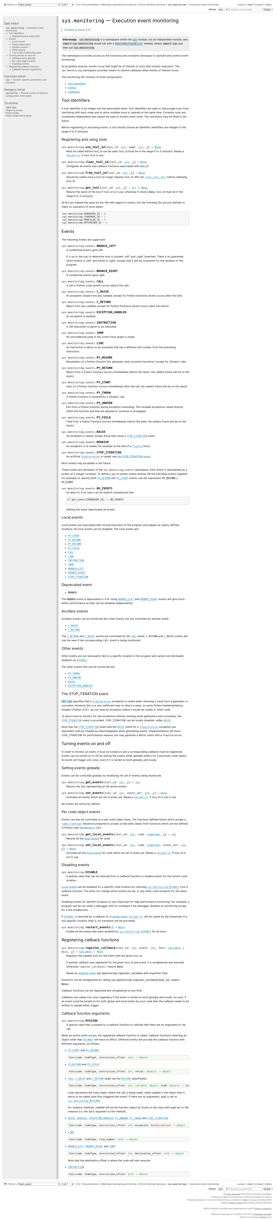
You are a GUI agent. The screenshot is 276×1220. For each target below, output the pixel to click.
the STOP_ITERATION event (133, 456)
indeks (268, 4)
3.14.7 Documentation (87, 4)
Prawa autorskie (233, 1194)
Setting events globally (23, 58)
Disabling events (20, 63)
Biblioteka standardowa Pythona (118, 4)
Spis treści (11, 23)
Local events (18, 41)
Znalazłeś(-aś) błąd (262, 1214)
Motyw (213, 9)
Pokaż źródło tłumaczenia (19, 115)
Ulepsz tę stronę (14, 110)
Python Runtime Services (152, 4)
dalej (249, 4)
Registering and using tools (26, 36)
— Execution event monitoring (193, 4)
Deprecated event (21, 44)
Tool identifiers (77, 83)
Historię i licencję (236, 1202)
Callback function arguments (26, 69)
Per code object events (23, 61)
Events (72, 87)
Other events (18, 50)
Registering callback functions (24, 66)
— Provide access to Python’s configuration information (27, 94)
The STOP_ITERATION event (26, 52)
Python (11, 4)
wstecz (241, 4)
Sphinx (263, 1217)
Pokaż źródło (12, 112)
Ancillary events (20, 47)
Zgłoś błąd (11, 107)
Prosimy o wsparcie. (263, 1208)
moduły (259, 4)
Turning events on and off (22, 55)
